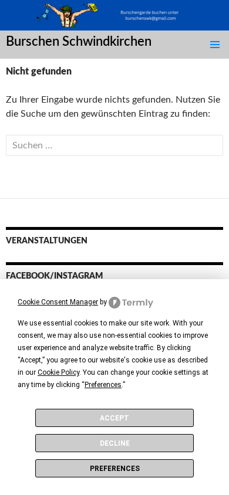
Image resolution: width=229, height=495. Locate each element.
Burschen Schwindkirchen (78, 41)
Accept (114, 418)
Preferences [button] (103, 385)
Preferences (115, 469)
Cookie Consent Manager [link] (58, 302)
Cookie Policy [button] (58, 372)
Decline (115, 443)
